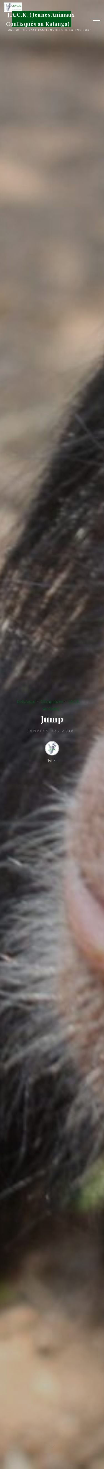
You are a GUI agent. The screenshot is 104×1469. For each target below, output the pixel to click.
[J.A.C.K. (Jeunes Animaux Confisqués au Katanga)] (13, 6)
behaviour (26, 701)
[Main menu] (95, 20)
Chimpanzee (52, 701)
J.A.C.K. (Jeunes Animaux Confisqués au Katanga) (40, 19)
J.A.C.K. (74, 701)
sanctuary (51, 708)
